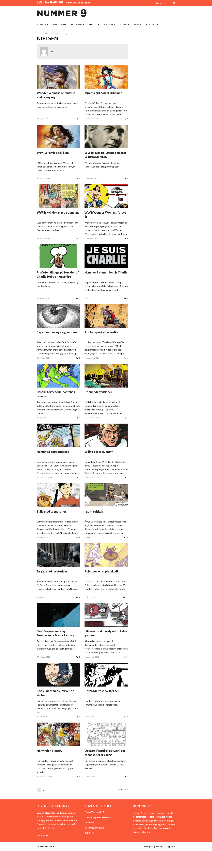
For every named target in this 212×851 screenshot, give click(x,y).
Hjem (39, 34)
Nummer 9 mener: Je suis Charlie (106, 272)
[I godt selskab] (106, 506)
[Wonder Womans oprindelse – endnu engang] (58, 87)
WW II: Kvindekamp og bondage (58, 212)
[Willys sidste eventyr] (106, 446)
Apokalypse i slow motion (102, 332)
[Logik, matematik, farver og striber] (58, 685)
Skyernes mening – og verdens (57, 332)
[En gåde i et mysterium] (58, 566)
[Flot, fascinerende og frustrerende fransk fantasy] (58, 626)
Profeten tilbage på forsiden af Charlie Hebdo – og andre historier (58, 276)
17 (127, 597)
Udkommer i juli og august (78, 3)
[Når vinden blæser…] (58, 745)
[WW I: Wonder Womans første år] (106, 207)
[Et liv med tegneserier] (58, 506)
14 (127, 537)
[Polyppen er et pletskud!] (106, 566)
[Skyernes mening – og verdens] (58, 327)
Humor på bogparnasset (53, 451)
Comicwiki (89, 822)
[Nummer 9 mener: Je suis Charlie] (106, 267)
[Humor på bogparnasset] (58, 446)
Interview (76, 24)
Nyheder (41, 24)
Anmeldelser (59, 24)
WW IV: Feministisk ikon (53, 152)
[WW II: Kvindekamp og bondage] (58, 207)
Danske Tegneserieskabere (98, 817)
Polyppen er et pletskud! (101, 571)
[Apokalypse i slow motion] (106, 327)
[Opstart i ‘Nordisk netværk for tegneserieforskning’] (106, 745)
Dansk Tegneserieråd (95, 812)
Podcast (108, 24)
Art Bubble (90, 833)
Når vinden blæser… (50, 750)
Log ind (149, 846)
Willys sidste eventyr (99, 451)
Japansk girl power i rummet (103, 93)
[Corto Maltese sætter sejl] (106, 685)
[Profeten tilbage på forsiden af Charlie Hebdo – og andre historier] (58, 267)
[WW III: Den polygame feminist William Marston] (106, 147)
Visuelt (93, 24)
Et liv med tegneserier (51, 511)
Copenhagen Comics (94, 827)
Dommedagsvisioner (98, 392)
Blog (136, 24)
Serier (123, 24)
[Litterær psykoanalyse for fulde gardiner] (106, 626)
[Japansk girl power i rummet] (106, 87)
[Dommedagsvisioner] (106, 386)
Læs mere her (42, 835)
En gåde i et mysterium (52, 571)
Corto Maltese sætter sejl (102, 691)
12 (127, 717)
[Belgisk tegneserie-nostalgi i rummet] (58, 386)
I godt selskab (94, 511)
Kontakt (151, 24)
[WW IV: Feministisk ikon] (58, 147)
